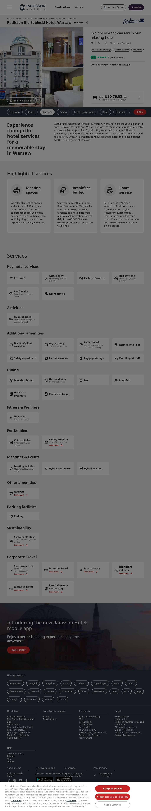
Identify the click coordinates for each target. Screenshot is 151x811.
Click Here (16, 800)
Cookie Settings (112, 804)
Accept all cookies (112, 788)
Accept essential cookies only (112, 796)
